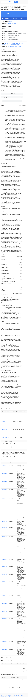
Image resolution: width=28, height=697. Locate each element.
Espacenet (10, 46)
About (2, 695)
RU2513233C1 (4, 527)
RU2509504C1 (4, 633)
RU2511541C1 (4, 514)
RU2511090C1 (4, 489)
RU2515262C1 (4, 566)
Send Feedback (8, 695)
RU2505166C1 (4, 581)
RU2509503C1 (4, 603)
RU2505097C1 (4, 618)
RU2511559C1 (4, 559)
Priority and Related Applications (13, 44)
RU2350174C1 (5, 421)
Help (9, 696)
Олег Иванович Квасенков (11, 23)
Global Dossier (15, 46)
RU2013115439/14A (6, 666)
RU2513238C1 (4, 498)
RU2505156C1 (4, 521)
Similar (21, 18)
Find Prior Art (14, 18)
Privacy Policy (3, 696)
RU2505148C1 (4, 611)
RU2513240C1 (4, 536)
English (10, 21)
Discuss (19, 46)
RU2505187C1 (4, 595)
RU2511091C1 (4, 481)
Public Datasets (16, 695)
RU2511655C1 (4, 465)
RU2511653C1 (4, 473)
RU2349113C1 (5, 414)
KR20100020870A (5, 437)
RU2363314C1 (5, 429)
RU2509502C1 (4, 649)
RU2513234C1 (4, 551)
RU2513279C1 (4, 641)
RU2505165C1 (4, 625)
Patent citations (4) (7, 43)
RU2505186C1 (4, 543)
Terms (22, 695)
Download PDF (7, 18)
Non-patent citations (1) (16, 43)
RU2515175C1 (4, 574)
